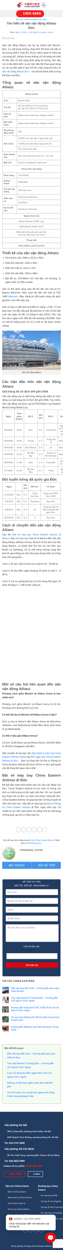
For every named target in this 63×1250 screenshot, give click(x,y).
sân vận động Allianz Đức (15, 71)
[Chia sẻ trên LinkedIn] (44, 829)
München (13, 296)
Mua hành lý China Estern (20, 1197)
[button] (5, 5)
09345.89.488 (33, 1165)
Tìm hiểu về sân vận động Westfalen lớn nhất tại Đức (17, 865)
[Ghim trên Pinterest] (39, 829)
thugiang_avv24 (45, 32)
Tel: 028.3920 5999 (14, 1161)
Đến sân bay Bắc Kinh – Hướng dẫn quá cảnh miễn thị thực (35, 989)
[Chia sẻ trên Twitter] (28, 829)
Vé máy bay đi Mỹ (49, 1195)
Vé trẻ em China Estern (18, 1209)
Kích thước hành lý (16, 1203)
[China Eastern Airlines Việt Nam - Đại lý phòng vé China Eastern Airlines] (31, 5)
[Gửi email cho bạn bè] (34, 829)
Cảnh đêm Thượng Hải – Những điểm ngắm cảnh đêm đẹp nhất (46, 865)
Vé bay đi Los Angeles (51, 1201)
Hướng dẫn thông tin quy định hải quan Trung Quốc (34, 1028)
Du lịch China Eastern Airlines (31, 19)
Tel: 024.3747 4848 (14, 1143)
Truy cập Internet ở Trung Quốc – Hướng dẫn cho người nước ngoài (34, 999)
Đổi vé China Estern (17, 1192)
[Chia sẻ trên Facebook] (23, 829)
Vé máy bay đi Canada (51, 1213)
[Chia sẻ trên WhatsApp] (18, 829)
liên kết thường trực (33, 843)
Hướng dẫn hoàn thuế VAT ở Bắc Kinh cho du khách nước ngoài (35, 1009)
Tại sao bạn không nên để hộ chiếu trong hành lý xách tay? (35, 1018)
